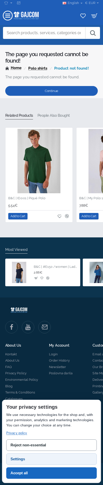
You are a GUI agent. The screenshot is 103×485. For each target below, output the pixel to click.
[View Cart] (94, 15)
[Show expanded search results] (92, 33)
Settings (17, 459)
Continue (51, 91)
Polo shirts (37, 68)
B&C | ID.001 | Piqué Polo (27, 198)
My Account (59, 345)
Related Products (19, 115)
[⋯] (8, 3)
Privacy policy (16, 433)
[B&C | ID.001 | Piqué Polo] (39, 161)
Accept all (19, 473)
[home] (13, 68)
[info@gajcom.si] (19, 3)
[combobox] (44, 33)
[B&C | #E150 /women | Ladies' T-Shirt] (19, 272)
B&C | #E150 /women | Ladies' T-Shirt (55, 267)
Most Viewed (16, 249)
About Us (13, 345)
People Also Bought (54, 115)
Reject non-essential (28, 445)
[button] (18, 216)
